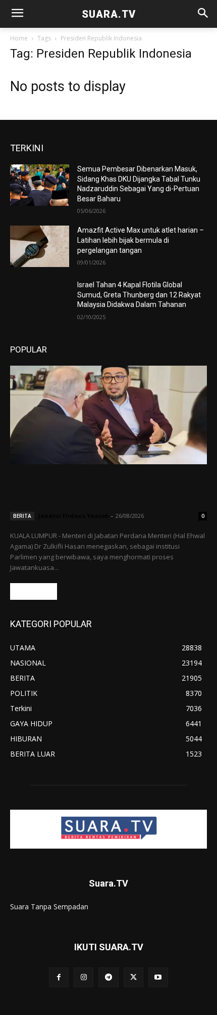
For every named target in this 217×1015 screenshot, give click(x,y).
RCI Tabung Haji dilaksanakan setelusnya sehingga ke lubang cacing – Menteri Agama (105, 489)
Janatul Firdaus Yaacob (73, 515)
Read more (33, 591)
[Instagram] (83, 977)
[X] (133, 977)
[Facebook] (59, 977)
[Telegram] (108, 977)
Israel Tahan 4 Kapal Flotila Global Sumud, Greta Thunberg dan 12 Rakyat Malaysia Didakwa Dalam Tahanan (139, 294)
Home (19, 38)
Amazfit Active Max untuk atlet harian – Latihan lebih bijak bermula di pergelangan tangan (140, 240)
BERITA (22, 515)
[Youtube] (158, 977)
